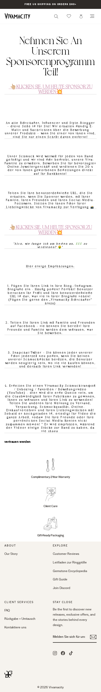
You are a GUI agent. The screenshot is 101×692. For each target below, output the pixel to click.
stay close (63, 602)
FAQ (7, 610)
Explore (60, 545)
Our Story (11, 554)
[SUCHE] (56, 18)
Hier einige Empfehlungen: (50, 266)
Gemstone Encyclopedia (70, 571)
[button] (68, 16)
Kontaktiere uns (15, 627)
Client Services (19, 602)
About (10, 545)
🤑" (50, 245)
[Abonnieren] (93, 637)
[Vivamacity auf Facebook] (63, 653)
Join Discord (61, 588)
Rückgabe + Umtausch (19, 619)
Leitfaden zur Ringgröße (70, 562)
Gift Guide (60, 579)
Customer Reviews (66, 554)
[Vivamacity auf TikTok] (71, 653)
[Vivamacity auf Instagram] (55, 653)
